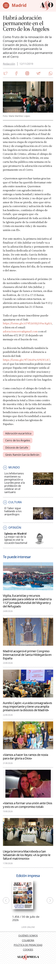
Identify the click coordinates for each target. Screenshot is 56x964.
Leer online (28, 927)
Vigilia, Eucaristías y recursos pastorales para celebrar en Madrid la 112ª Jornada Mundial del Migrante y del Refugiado (27, 600)
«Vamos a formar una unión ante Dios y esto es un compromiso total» (27, 804)
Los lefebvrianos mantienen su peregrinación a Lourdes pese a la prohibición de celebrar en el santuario (14, 483)
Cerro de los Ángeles (17, 440)
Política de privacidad (28, 945)
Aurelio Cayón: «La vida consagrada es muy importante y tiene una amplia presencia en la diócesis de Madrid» (27, 706)
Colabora (28, 940)
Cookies (28, 949)
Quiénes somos (28, 935)
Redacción (9, 64)
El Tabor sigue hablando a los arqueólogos (12, 511)
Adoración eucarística (18, 433)
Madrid (19, 5)
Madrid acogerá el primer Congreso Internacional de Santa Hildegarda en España (27, 654)
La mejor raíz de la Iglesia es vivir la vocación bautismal (15, 540)
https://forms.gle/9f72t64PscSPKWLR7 (26, 360)
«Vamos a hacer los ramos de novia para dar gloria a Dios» (25, 756)
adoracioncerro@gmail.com (20, 331)
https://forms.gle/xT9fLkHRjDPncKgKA (27, 323)
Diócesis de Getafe (16, 447)
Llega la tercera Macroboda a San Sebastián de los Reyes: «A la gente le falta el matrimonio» (26, 854)
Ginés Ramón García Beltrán (22, 454)
